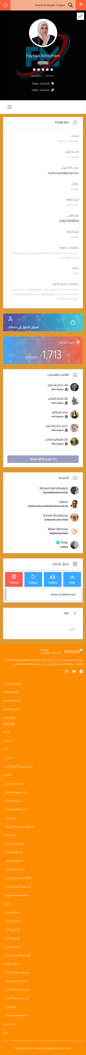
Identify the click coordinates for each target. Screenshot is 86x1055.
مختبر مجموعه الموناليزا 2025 (19, 766)
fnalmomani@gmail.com (63, 173)
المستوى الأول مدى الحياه (17, 955)
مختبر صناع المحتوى (57, 425)
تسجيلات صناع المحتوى (16, 980)
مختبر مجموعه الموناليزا (16, 792)
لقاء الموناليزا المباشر (56, 439)
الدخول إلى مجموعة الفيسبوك (20, 826)
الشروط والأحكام (11, 709)
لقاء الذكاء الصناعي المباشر (18, 877)
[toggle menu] (9, 107)
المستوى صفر (12, 920)
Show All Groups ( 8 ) (43, 459)
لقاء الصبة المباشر (58, 398)
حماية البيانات (9, 717)
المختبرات (7, 775)
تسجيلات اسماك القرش (17, 998)
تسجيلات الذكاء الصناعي (17, 989)
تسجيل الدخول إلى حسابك (23, 327)
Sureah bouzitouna (55, 515)
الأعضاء (9, 757)
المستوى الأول (12, 929)
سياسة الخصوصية (12, 700)
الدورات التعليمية (11, 691)
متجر (5, 1032)
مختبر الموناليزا (60, 412)
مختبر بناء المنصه (13, 800)
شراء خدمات (9, 1023)
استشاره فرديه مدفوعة (16, 895)
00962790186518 (69, 221)
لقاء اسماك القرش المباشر (18, 886)
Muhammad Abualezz (54, 488)
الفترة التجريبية (11, 912)
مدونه (6, 732)
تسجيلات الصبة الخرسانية (17, 972)
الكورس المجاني (13, 946)
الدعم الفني (10, 817)
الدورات (6, 903)
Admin (63, 502)
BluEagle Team (63, 1048)
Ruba (64, 542)
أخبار (5, 749)
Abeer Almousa (58, 529)
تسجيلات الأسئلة (11, 963)
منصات (6, 740)
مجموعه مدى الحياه (14, 843)
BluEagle (35, 1048)
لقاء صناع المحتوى (57, 385)
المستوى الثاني (12, 938)
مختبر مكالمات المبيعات (16, 809)
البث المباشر (9, 835)
